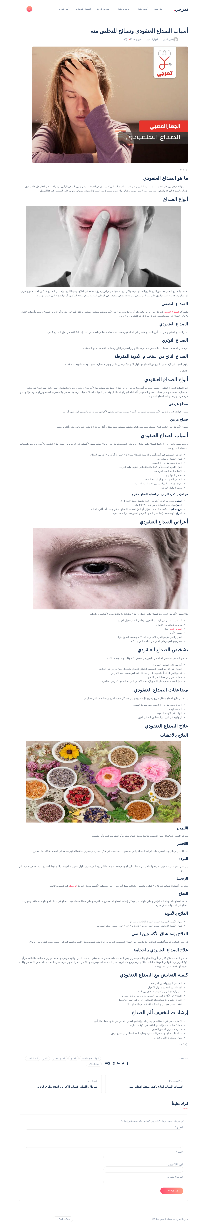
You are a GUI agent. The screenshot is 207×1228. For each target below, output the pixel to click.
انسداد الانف (176, 628)
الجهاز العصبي (152, 39)
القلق (45, 1058)
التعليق (179, 1127)
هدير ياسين (168, 39)
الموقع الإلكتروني (175, 1177)
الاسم (179, 1152)
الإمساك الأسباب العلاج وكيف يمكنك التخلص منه (156, 1086)
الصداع (73, 1058)
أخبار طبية (158, 9)
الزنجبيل (72, 885)
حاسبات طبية (124, 9)
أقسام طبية (143, 9)
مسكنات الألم (93, 1064)
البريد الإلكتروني (174, 1164)
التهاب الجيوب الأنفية (90, 1058)
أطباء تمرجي (63, 9)
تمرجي (180, 9)
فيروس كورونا (103, 9)
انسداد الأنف (32, 1058)
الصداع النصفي (171, 311)
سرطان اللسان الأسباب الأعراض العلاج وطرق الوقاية (67, 1086)
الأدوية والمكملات (83, 9)
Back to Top (64, 1219)
